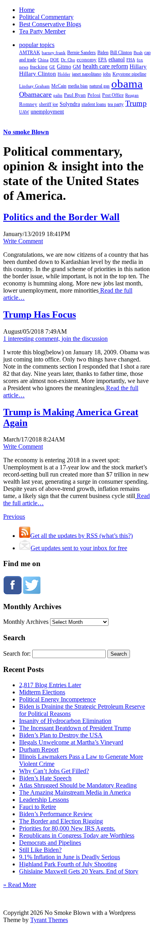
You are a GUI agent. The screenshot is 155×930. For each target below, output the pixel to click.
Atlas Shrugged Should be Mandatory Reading (78, 785)
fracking (39, 67)
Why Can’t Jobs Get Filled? (54, 771)
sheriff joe (48, 104)
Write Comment (23, 241)
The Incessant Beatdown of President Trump (75, 728)
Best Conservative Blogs (50, 24)
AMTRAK (29, 52)
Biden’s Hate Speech (45, 778)
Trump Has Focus (39, 314)
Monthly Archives (25, 621)
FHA (130, 59)
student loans (93, 104)
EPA (102, 60)
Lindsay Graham (34, 86)
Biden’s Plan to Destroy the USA (61, 735)
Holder (64, 74)
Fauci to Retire (37, 806)
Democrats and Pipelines (50, 842)
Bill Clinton (121, 52)
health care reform (105, 66)
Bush (138, 52)
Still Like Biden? (40, 849)
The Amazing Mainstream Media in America (75, 792)
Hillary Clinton (37, 73)
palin (57, 95)
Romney (28, 104)
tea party (116, 104)
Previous (14, 516)
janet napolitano (86, 74)
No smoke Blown (26, 132)
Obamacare (35, 94)
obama (127, 83)
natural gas (99, 86)
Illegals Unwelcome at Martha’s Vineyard (71, 742)
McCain (58, 86)
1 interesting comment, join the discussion (55, 338)
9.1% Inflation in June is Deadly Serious (69, 857)
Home (27, 9)
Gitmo (64, 66)
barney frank (54, 52)
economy (87, 60)
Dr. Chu (68, 59)
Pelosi (94, 95)
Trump (136, 103)
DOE (54, 60)
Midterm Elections (42, 692)
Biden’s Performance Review (56, 814)
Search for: (17, 653)
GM (77, 67)
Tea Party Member (42, 31)
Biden (102, 52)
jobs (107, 74)
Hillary (138, 66)
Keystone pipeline (129, 74)
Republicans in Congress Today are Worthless (76, 835)
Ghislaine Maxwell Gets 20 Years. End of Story (78, 871)
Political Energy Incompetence (57, 699)
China (43, 59)
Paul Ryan (75, 95)
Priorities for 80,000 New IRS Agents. (67, 828)
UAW (24, 111)
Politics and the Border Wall (61, 217)
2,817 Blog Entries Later (50, 685)
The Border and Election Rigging (61, 821)
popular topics (36, 44)
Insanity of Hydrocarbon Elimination (65, 720)
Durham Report (38, 749)
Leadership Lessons (44, 799)
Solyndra (70, 104)
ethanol (116, 59)
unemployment (47, 111)
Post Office (113, 95)
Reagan (132, 95)
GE (52, 67)
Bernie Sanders (81, 52)
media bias (78, 86)
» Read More (19, 884)
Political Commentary (46, 17)
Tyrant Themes (49, 919)
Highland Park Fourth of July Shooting (68, 864)
